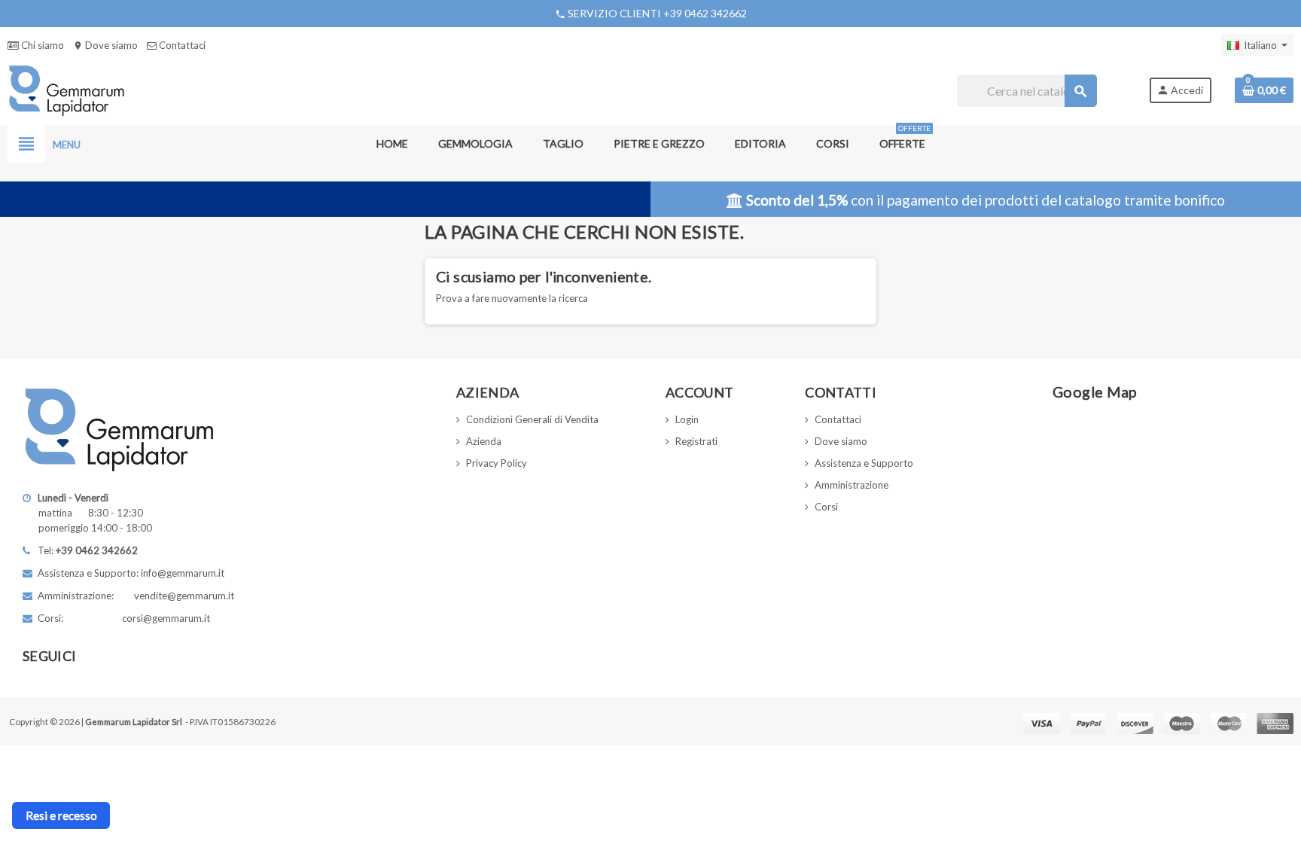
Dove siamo (105, 45)
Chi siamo (41, 45)
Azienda (483, 441)
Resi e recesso (61, 815)
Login (687, 419)
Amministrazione (851, 485)
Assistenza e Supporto (864, 463)
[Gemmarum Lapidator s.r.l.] (67, 90)
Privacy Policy (496, 463)
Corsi (826, 507)
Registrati (696, 441)
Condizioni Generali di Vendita (532, 419)
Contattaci (181, 45)
